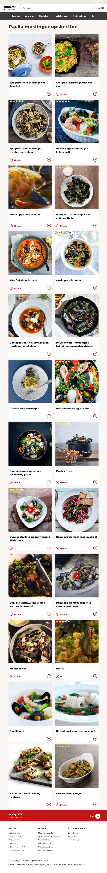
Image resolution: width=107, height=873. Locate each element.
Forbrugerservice (16, 850)
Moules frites (64, 471)
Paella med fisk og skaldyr (72, 408)
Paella (60, 668)
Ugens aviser (14, 833)
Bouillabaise (17, 731)
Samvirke (72, 836)
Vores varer (13, 840)
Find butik (13, 843)
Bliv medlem (44, 840)
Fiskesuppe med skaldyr (25, 214)
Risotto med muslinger (24, 408)
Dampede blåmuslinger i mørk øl (76, 536)
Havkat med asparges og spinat (75, 731)
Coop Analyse (74, 840)
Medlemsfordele (45, 833)
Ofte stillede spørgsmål (48, 836)
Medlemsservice (45, 850)
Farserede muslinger (69, 793)
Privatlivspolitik (45, 847)
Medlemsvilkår (44, 843)
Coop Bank (73, 833)
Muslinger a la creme (69, 280)
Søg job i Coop (14, 836)
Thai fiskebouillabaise (23, 280)
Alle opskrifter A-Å (16, 847)
